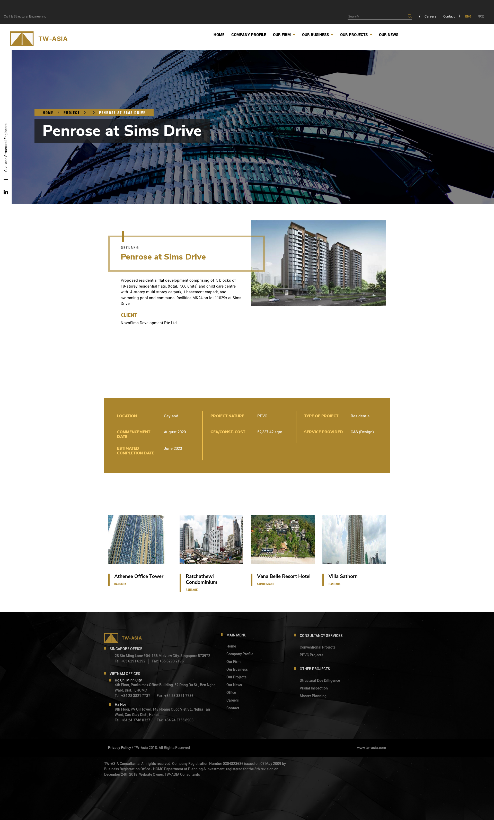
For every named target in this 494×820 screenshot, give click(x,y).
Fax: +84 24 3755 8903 (175, 720)
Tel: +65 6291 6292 (130, 661)
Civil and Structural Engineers (6, 148)
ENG (468, 16)
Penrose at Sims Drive (122, 112)
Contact (449, 16)
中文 (481, 16)
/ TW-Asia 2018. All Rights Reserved (161, 748)
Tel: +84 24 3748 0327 (132, 720)
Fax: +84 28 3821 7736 (175, 696)
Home (48, 112)
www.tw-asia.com (371, 748)
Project (72, 112)
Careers (430, 16)
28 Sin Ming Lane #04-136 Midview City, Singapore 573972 (162, 656)
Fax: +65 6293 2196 (168, 661)
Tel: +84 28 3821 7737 (132, 696)
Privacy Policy (119, 748)
